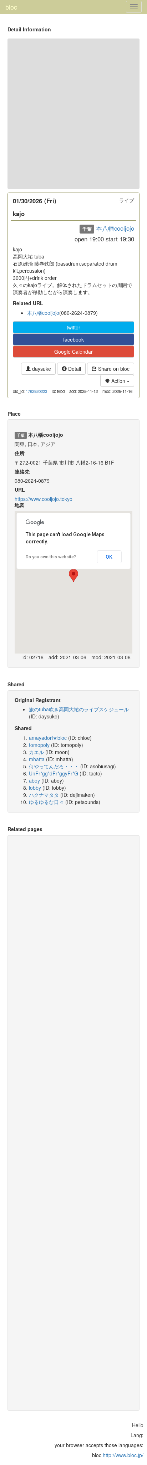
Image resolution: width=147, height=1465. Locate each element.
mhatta (37, 759)
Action (118, 380)
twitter (73, 327)
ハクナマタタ (44, 794)
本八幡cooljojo (115, 228)
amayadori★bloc (48, 737)
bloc (11, 6)
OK (109, 557)
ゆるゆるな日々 (46, 801)
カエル (36, 751)
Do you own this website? (51, 556)
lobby (35, 787)
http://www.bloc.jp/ (123, 1455)
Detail (74, 368)
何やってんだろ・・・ (54, 766)
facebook (73, 339)
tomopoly (39, 744)
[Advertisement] (73, 113)
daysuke (41, 368)
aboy (34, 780)
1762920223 (36, 391)
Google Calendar (73, 351)
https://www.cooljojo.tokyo (43, 498)
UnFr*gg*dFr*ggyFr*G (53, 773)
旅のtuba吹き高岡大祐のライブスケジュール (79, 709)
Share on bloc (113, 368)
